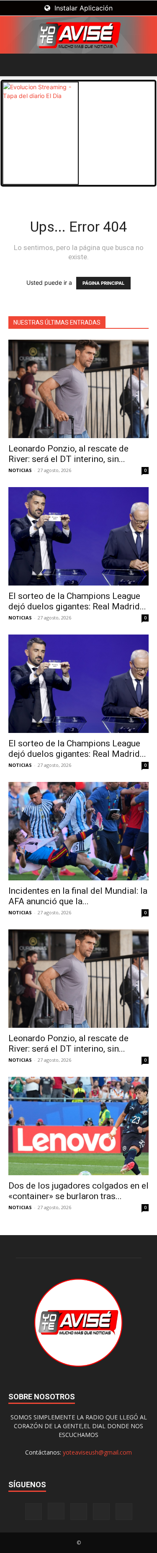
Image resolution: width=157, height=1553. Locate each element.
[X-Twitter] (101, 1511)
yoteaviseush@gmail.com (97, 1452)
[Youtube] (124, 1511)
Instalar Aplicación (82, 8)
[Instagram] (56, 1511)
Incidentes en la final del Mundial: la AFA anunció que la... (77, 896)
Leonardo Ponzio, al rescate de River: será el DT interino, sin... (68, 454)
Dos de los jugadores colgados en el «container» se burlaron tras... (78, 1191)
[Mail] (78, 1511)
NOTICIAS (20, 470)
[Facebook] (33, 1511)
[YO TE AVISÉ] (78, 35)
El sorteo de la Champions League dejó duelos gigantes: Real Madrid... (77, 601)
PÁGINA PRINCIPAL (103, 283)
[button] (14, 65)
